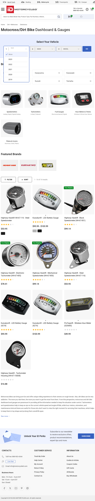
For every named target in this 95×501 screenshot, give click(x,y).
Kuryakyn (28, 165)
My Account (38, 464)
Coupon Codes (72, 464)
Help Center (38, 460)
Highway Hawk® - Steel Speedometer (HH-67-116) (75, 274)
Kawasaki (70, 73)
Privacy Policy (39, 472)
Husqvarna (39, 73)
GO (87, 49)
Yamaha (69, 81)
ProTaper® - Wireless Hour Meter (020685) (77, 324)
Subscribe (86, 436)
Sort (26, 180)
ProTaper (47, 165)
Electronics (23, 24)
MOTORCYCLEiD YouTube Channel (15, 488)
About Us (70, 456)
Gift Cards (70, 468)
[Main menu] (3, 9)
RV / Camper (83, 2)
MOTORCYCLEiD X (10, 488)
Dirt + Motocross (12, 24)
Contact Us (38, 476)
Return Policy (39, 468)
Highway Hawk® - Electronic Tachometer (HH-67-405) (12, 274)
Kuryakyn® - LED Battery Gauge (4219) (46, 324)
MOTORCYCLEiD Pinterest (21, 488)
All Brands (70, 472)
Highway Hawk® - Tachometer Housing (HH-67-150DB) (13, 374)
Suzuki (37, 81)
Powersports (64, 2)
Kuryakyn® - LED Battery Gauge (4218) (14, 324)
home (3, 24)
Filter (9, 180)
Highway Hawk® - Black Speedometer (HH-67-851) (75, 219)
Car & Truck (11, 2)
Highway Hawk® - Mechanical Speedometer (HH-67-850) (45, 274)
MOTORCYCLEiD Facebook (4, 488)
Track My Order (39, 456)
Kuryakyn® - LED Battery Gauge (46, 218)
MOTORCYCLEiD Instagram (27, 488)
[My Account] (87, 9)
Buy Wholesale (72, 476)
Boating (28, 2)
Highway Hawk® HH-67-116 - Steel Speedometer (15, 219)
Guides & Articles (73, 460)
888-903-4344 (78, 10)
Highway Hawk (9, 165)
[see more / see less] (5, 416)
